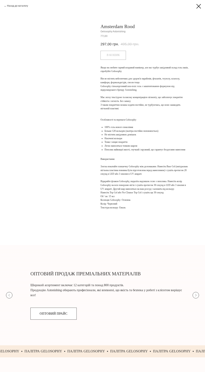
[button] (53, 314)
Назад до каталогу (17, 5)
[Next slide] (196, 295)
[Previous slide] (9, 295)
